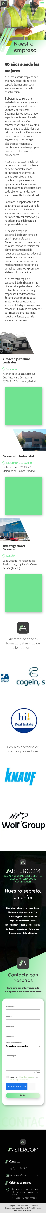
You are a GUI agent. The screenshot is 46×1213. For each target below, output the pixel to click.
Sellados (10, 929)
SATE (33, 921)
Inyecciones (22, 929)
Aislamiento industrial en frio (22, 913)
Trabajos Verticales (30, 925)
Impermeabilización (19, 921)
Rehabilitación (29, 933)
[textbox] (22, 1046)
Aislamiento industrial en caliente (22, 908)
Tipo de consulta (14, 1043)
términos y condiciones (19, 1079)
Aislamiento (30, 917)
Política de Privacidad (28, 1208)
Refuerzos (34, 929)
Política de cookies (25, 1210)
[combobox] (23, 1046)
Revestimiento (12, 925)
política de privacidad (26, 1077)
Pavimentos (15, 933)
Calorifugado (15, 917)
